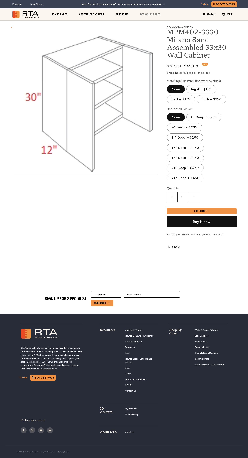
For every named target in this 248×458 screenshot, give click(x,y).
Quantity (173, 188)
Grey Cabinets (202, 335)
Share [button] (176, 247)
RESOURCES (122, 14)
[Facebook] (24, 430)
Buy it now (202, 222)
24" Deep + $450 (185, 178)
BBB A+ (129, 385)
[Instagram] (32, 430)
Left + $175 (181, 99)
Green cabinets (202, 347)
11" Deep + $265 (185, 137)
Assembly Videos (133, 330)
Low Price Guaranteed (135, 379)
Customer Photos (133, 341)
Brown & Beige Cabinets (206, 353)
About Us (129, 432)
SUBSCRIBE (100, 303)
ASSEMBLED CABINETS (91, 14)
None (176, 89)
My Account (131, 408)
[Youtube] (41, 430)
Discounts (130, 347)
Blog (127, 368)
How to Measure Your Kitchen (139, 335)
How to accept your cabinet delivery (138, 360)
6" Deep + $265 (204, 117)
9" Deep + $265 (184, 127)
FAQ (127, 353)
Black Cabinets (202, 358)
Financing (17, 4)
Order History (131, 414)
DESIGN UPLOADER (150, 14)
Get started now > (49, 368)
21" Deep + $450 (185, 168)
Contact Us (130, 390)
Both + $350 (211, 99)
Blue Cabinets (201, 341)
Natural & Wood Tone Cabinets (209, 364)
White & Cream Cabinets (206, 330)
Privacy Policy (63, 452)
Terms (128, 373)
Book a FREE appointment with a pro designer (140, 4)
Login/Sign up (36, 4)
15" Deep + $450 (185, 148)
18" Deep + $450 (185, 158)
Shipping (173, 72)
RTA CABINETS (60, 14)
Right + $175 (201, 89)
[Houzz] (50, 430)
